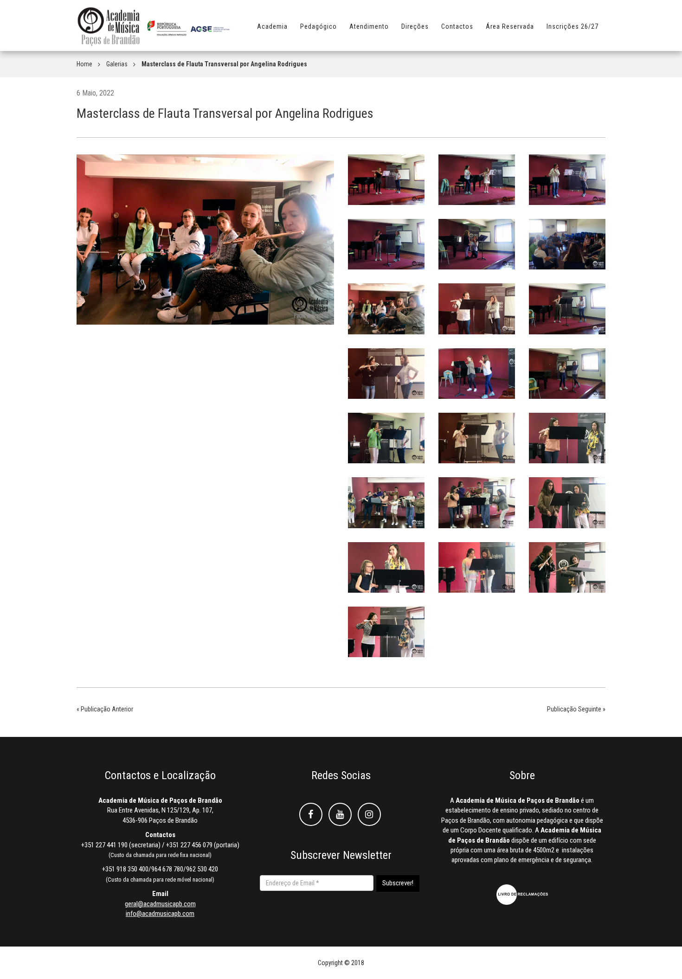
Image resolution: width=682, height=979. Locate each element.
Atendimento (369, 26)
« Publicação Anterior (105, 709)
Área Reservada (510, 26)
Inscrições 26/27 (572, 26)
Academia (272, 26)
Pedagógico (318, 26)
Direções (415, 26)
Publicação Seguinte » (576, 709)
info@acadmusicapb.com (160, 913)
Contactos (457, 26)
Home (84, 64)
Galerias (117, 64)
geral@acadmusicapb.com (160, 904)
